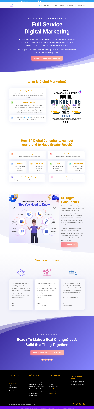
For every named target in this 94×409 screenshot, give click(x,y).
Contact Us (70, 5)
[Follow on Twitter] (45, 360)
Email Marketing (78, 163)
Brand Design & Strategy (28, 177)
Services (55, 5)
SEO (58, 163)
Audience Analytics (29, 154)
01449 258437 (12, 383)
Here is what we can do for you (47, 352)
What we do (46, 5)
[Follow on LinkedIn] (48, 360)
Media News (62, 5)
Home (39, 5)
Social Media (68, 154)
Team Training (39, 163)
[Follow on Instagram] (51, 360)
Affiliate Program (54, 393)
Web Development (68, 177)
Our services (69, 244)
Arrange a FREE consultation (47, 58)
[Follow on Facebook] (42, 360)
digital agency (27, 117)
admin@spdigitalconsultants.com (17, 382)
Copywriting (19, 163)
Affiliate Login (78, 5)
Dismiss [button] (72, 408)
